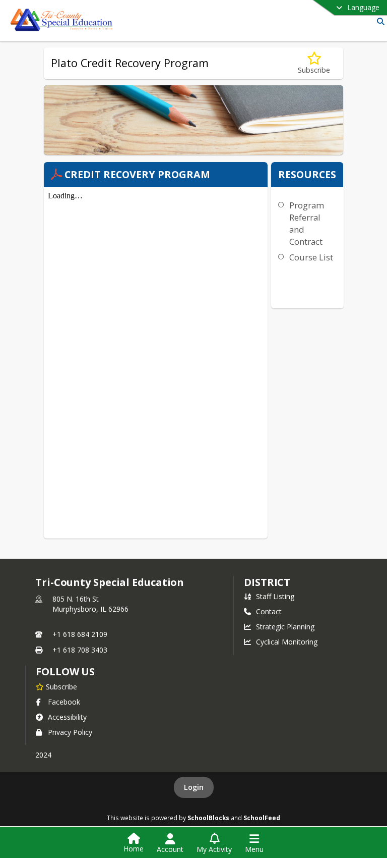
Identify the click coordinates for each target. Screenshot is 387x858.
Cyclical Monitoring (286, 642)
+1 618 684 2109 (79, 634)
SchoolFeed (261, 818)
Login (194, 787)
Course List (311, 257)
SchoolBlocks (208, 818)
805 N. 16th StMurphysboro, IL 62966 (90, 604)
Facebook (64, 702)
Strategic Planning (285, 626)
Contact (269, 611)
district (267, 582)
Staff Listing (275, 596)
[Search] (378, 21)
